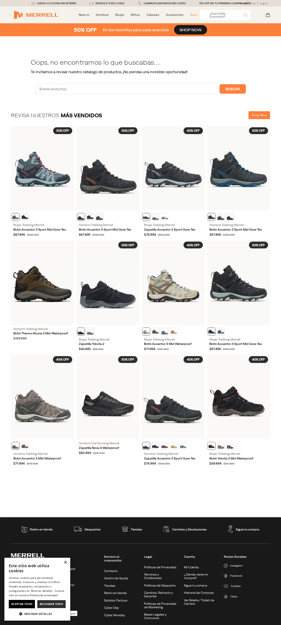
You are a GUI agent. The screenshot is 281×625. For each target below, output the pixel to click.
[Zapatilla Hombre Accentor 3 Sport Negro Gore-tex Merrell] (173, 397)
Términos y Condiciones (153, 576)
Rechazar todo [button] (51, 604)
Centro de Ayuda (116, 578)
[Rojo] (165, 446)
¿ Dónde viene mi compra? (196, 576)
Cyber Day (111, 607)
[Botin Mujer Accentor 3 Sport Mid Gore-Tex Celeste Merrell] (42, 168)
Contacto (111, 571)
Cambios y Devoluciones (189, 529)
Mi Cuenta (191, 567)
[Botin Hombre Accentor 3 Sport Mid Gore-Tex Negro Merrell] (238, 168)
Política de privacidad (44, 595)
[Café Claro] (25, 446)
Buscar (233, 89)
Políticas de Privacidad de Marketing (160, 605)
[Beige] (174, 331)
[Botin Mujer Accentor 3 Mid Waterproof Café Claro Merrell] (173, 283)
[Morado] (230, 446)
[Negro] (25, 217)
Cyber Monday (114, 615)
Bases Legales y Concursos (155, 616)
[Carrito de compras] (267, 15)
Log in (263, 3)
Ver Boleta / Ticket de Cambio (199, 601)
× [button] (65, 562)
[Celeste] (16, 217)
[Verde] (155, 331)
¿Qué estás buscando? (217, 15)
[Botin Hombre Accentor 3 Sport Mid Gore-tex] (108, 168)
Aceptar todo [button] (22, 604)
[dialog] (37, 589)
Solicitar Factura (115, 600)
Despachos (93, 529)
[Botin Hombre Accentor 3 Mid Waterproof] (42, 397)
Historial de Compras (199, 592)
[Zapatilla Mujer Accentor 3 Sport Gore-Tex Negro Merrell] (173, 168)
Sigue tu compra (247, 529)
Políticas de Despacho (160, 585)
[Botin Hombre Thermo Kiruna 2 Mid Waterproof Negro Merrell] (42, 283)
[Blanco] (165, 217)
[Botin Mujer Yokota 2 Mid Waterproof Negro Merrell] (238, 397)
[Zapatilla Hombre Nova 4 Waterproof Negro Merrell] (108, 397)
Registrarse (248, 3)
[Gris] (99, 217)
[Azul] (165, 331)
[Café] (90, 331)
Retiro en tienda (41, 529)
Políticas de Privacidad (160, 567)
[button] (37, 613)
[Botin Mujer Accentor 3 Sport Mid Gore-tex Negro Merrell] (238, 283)
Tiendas (136, 529)
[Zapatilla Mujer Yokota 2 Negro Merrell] (108, 283)
